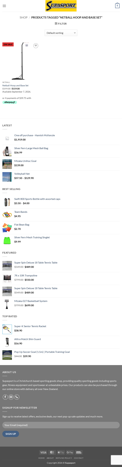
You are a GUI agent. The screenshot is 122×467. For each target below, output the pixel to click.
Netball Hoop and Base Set (15, 85)
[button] (4, 6)
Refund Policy (64, 458)
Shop (23, 17)
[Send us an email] (11, 397)
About (50, 458)
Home (41, 458)
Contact (79, 458)
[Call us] (16, 397)
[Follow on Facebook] (5, 397)
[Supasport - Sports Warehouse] (61, 5)
